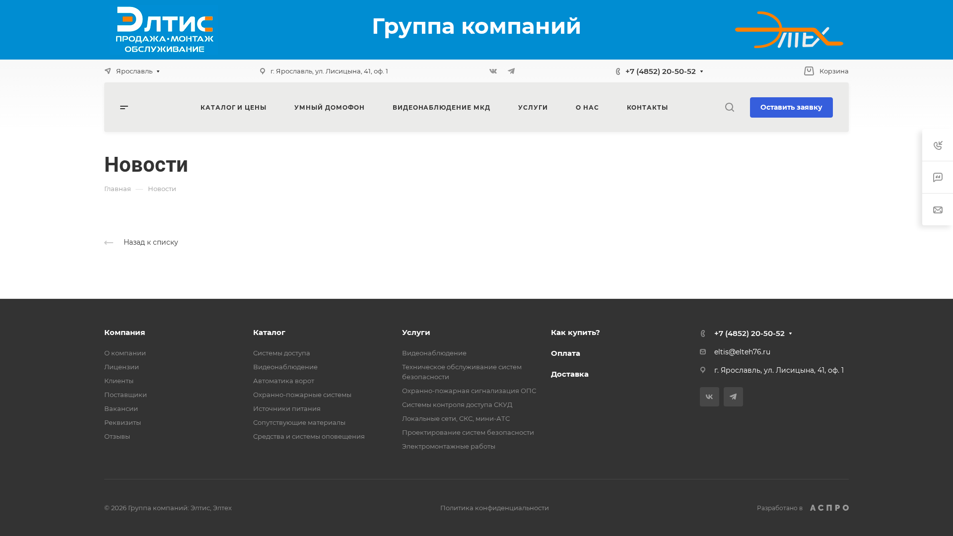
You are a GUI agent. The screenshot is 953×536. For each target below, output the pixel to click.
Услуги (416, 332)
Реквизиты (122, 422)
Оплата (565, 353)
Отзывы (117, 436)
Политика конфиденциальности (494, 508)
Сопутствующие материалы (299, 422)
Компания (124, 332)
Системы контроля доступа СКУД (457, 404)
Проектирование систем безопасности (468, 432)
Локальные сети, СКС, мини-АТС (456, 418)
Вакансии (121, 408)
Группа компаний (476, 25)
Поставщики (125, 395)
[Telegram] (511, 71)
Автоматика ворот (283, 381)
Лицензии (121, 367)
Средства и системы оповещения (309, 436)
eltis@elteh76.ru (742, 351)
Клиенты (119, 381)
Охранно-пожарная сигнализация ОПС (469, 391)
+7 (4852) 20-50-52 (660, 71)
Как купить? (575, 332)
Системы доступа (281, 353)
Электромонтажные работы (448, 446)
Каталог (269, 332)
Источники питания (287, 408)
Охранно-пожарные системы (302, 395)
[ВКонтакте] (493, 71)
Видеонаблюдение (285, 367)
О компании (125, 353)
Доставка (570, 374)
